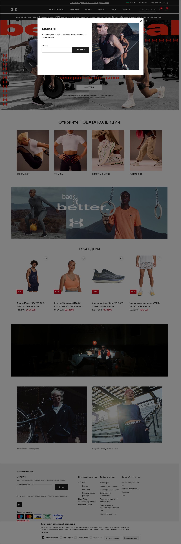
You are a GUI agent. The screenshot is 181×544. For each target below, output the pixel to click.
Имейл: (45, 45)
